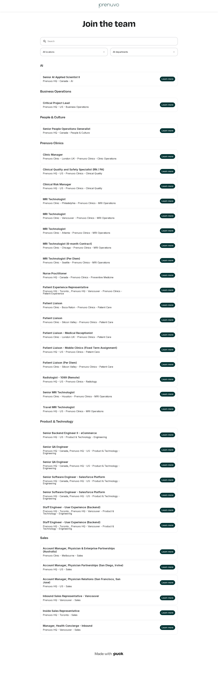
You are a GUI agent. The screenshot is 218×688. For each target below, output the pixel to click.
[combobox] (74, 52)
